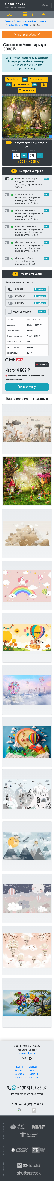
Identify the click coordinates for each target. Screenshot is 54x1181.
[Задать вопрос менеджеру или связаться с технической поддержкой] (10, 14)
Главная (19, 1066)
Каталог (19, 1070)
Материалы (20, 1077)
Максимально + (23, 84)
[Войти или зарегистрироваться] (45, 14)
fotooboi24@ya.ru (27, 1053)
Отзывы (33, 1066)
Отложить (42, 364)
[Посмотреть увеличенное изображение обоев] (44, 85)
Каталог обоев (27, 34)
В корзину (29, 387)
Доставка (19, 1073)
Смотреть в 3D (28, 90)
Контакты (34, 1077)
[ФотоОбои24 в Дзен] (30, 1058)
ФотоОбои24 (15, 4)
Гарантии (33, 1073)
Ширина (15, 150)
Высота (31, 150)
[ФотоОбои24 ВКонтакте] (24, 1058)
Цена (31, 1070)
